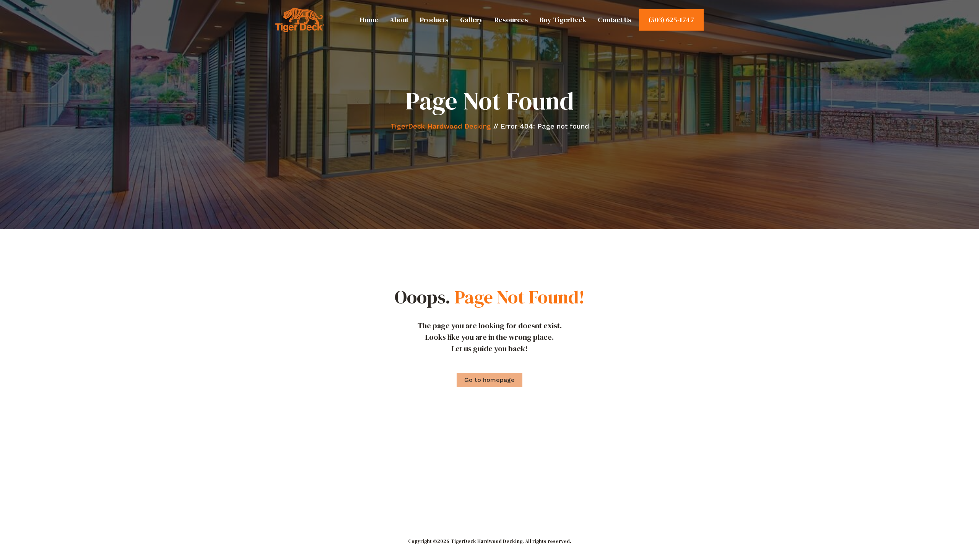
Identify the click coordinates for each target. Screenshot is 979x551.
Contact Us (614, 19)
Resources (511, 19)
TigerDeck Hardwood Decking (440, 126)
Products (434, 19)
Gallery (471, 19)
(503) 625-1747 (671, 19)
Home (369, 19)
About (399, 19)
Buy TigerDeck (563, 19)
